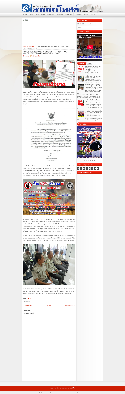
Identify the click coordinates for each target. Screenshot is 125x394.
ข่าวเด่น (31, 14)
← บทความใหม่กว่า (28, 305)
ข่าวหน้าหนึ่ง (30, 46)
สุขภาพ (86, 14)
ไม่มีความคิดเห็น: (36, 56)
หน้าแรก (25, 14)
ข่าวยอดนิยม (82, 63)
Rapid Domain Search (83, 392)
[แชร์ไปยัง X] (28, 301)
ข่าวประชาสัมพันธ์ (40, 14)
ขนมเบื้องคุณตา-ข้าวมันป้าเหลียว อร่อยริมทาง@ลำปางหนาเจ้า (93, 77)
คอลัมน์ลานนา (78, 14)
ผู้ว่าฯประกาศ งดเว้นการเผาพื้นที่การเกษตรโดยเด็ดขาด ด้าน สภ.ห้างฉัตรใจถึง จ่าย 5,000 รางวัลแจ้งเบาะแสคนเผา (45, 53)
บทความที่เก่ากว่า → (70, 305)
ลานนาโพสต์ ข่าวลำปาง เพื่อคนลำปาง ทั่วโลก (64, 388)
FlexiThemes (45, 392)
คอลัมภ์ (89, 63)
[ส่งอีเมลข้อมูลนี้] (24, 301)
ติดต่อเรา (92, 14)
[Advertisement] (49, 33)
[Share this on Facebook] (27, 298)
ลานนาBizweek (68, 14)
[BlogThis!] (26, 301)
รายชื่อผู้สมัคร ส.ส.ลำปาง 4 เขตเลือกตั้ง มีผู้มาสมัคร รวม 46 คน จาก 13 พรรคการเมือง (93, 112)
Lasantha (59, 392)
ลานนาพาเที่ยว (50, 14)
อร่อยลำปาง (60, 14)
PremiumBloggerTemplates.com (69, 392)
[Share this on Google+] (31, 298)
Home (24, 46)
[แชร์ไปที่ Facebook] (29, 301)
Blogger (93, 160)
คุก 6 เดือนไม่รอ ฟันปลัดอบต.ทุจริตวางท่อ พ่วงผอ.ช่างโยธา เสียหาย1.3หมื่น (93, 68)
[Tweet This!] (29, 298)
